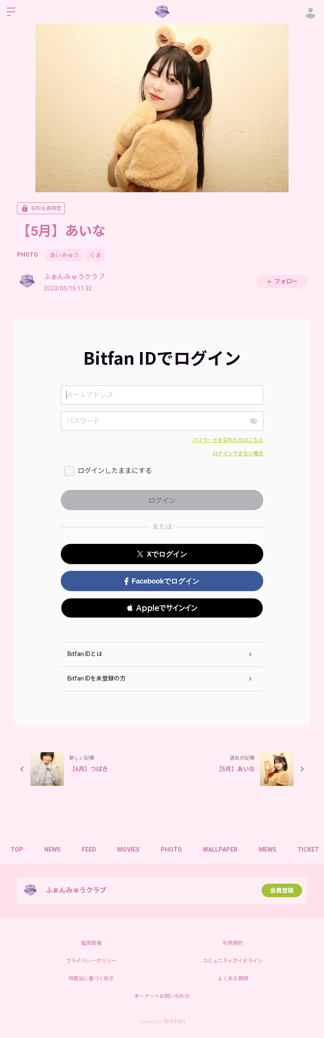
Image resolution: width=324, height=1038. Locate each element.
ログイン (310, 12)
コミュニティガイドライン (232, 961)
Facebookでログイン (166, 581)
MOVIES (128, 849)
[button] (162, 608)
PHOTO (27, 254)
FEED (89, 849)
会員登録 (282, 890)
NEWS (52, 849)
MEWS (267, 849)
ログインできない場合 (238, 454)
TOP (17, 849)
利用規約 (233, 943)
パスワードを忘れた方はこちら (227, 440)
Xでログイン (167, 554)
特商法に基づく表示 (91, 979)
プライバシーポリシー (91, 961)
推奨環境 (91, 943)
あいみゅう (64, 255)
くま (95, 255)
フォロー (286, 281)
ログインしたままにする (115, 471)
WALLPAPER (220, 849)
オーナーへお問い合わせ (162, 996)
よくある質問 (233, 979)
